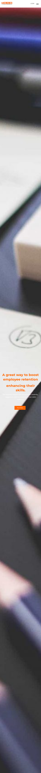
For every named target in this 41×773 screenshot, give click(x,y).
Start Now (20, 407)
